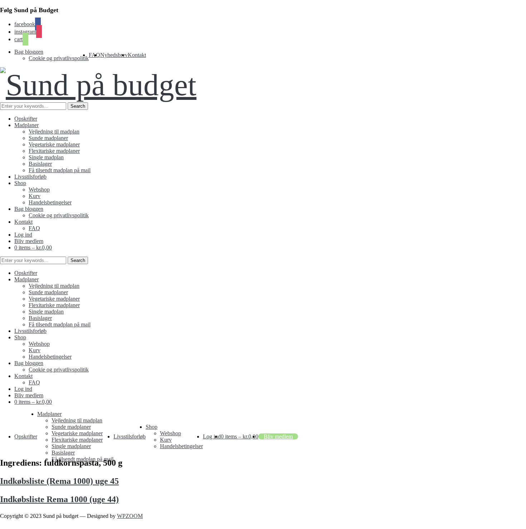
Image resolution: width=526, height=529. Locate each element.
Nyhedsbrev (114, 55)
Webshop (39, 189)
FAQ (34, 228)
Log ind (23, 235)
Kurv (34, 196)
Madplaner (26, 125)
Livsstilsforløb (30, 177)
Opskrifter (25, 119)
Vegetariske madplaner (54, 144)
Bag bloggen (28, 52)
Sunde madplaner (48, 138)
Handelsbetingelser (50, 202)
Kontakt (137, 55)
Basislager (40, 164)
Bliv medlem (28, 241)
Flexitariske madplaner (54, 151)
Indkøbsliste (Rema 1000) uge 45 (59, 481)
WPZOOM (130, 516)
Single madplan (46, 157)
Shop (20, 183)
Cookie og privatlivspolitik (59, 58)
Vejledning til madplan (54, 131)
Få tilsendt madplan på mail (60, 170)
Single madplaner (71, 446)
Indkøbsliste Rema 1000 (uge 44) (59, 499)
